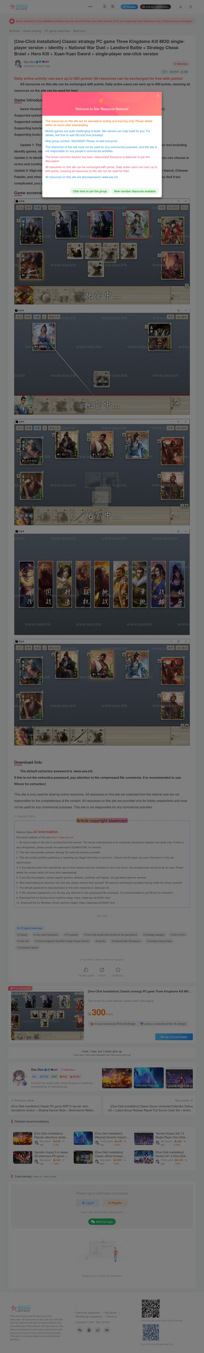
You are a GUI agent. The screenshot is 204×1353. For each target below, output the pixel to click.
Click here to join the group (90, 191)
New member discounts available (135, 191)
